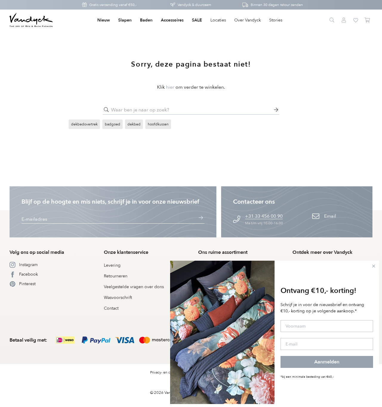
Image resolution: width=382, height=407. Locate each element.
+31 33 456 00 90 (264, 216)
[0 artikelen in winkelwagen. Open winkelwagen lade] (367, 20)
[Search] (332, 20)
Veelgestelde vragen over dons (134, 287)
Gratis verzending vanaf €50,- (113, 4)
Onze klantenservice (126, 252)
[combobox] (191, 110)
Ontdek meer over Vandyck (322, 252)
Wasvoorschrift (118, 297)
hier (170, 87)
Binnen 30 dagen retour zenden (277, 4)
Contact (111, 308)
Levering (112, 265)
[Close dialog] (374, 266)
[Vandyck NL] (31, 20)
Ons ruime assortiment (222, 252)
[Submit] (106, 109)
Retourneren (115, 276)
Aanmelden (326, 362)
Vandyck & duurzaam (194, 4)
